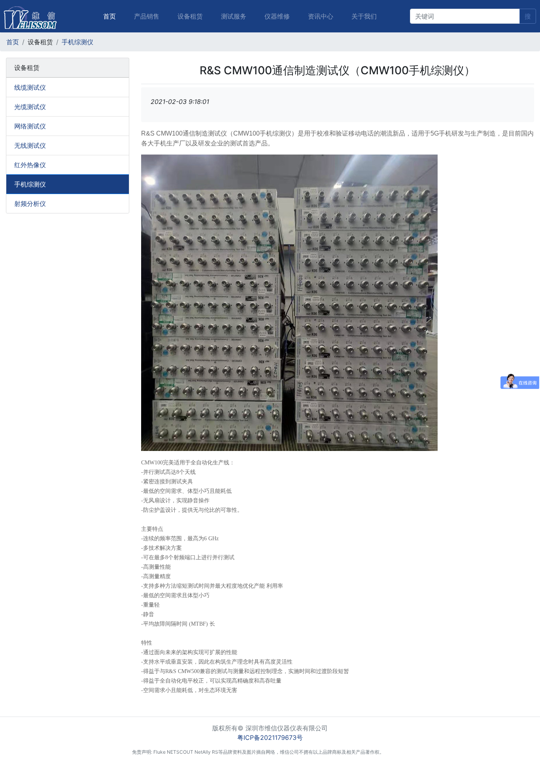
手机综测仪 (77, 42)
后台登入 (398, 752)
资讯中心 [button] (320, 16)
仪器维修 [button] (277, 16)
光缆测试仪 (30, 107)
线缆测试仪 (30, 87)
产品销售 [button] (146, 16)
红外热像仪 (30, 165)
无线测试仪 (30, 145)
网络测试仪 (30, 126)
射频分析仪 (30, 203)
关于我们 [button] (364, 16)
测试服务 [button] (233, 16)
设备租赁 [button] (190, 16)
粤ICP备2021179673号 (270, 737)
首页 (111, 16)
